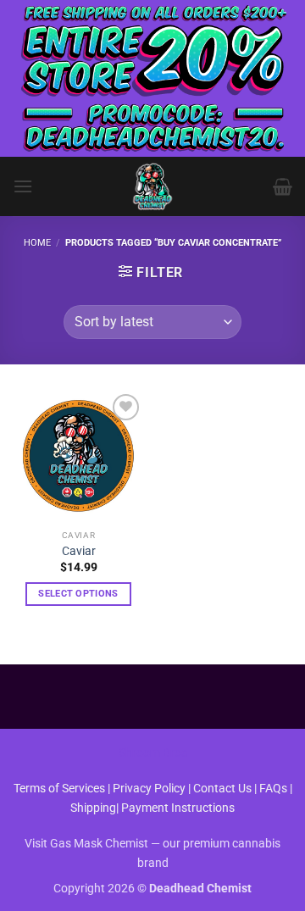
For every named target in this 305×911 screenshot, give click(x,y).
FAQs (273, 788)
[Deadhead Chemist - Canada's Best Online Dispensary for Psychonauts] (152, 186)
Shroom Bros (153, 753)
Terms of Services (59, 788)
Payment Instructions (178, 808)
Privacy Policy (149, 788)
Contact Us (223, 788)
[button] (23, 186)
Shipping (93, 808)
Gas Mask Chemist (99, 843)
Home (37, 242)
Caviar (79, 551)
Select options (78, 593)
